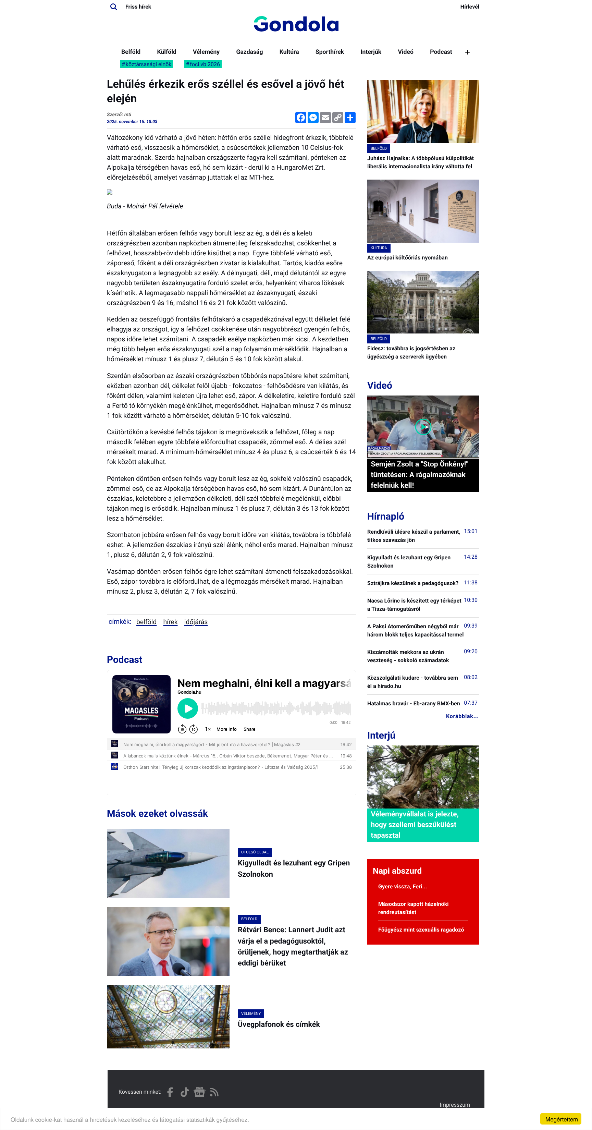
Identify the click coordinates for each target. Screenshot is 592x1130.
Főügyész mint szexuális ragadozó (421, 929)
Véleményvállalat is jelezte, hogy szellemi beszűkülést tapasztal (414, 825)
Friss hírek (138, 6)
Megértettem (561, 1119)
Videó (406, 52)
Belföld (130, 52)
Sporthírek (330, 52)
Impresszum (455, 1105)
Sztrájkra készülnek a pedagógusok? (412, 583)
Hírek (170, 622)
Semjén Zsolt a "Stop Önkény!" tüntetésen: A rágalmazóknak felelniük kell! (419, 475)
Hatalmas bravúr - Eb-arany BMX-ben (413, 703)
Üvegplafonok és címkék (279, 1024)
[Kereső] (113, 6)
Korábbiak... (462, 716)
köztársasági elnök (149, 64)
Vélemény (206, 52)
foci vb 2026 (205, 64)
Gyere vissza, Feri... (402, 886)
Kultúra (289, 52)
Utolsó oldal (255, 852)
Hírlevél (469, 6)
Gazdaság (249, 52)
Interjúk (370, 52)
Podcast (441, 52)
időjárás (196, 622)
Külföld (166, 52)
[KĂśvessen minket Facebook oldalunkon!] (170, 1092)
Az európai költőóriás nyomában (407, 257)
